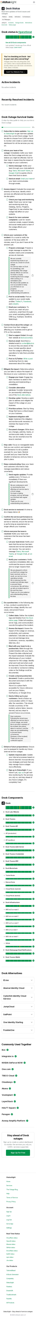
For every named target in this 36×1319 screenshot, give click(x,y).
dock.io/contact (26, 338)
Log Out (9, 1220)
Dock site (4, 25)
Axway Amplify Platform (13, 1121)
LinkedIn (15, 304)
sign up (21, 772)
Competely (10, 1278)
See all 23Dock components (16, 42)
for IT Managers (6, 19)
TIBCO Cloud (8, 1075)
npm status (9, 1257)
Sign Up (9, 1212)
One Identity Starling (13, 1022)
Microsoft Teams (24, 171)
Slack (14, 171)
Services (9, 1185)
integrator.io (8, 1056)
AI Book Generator (12, 1274)
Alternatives (28, 22)
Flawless (9, 1286)
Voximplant (7, 1095)
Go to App (9, 1224)
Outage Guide (19, 22)
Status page (12, 25)
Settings (9, 1228)
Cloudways (7, 1082)
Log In (8, 1216)
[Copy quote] (32, 275)
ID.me (6, 980)
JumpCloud (8, 1006)
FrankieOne (8, 1030)
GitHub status (10, 1247)
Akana (5, 1088)
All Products (10, 1303)
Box (4, 1050)
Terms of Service (12, 1197)
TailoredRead (10, 1270)
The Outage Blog (12, 1189)
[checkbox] (2, 131)
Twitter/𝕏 (18, 301)
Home (8, 1181)
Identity (10, 16)
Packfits (9, 1298)
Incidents (11, 22)
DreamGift (9, 1290)
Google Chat (13, 173)
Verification (17, 16)
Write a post (28, 359)
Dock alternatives (23, 395)
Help (8, 1193)
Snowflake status (12, 1251)
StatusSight (10, 1282)
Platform (4, 16)
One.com (6, 1069)
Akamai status (10, 1244)
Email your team (27, 179)
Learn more (18, 47)
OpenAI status (11, 1241)
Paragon (6, 1114)
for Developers (26, 16)
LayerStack (7, 1101)
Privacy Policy (11, 1201)
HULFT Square (9, 1108)
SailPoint (7, 1014)
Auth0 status (10, 1254)
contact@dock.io (27, 343)
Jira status (9, 1260)
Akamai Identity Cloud (13, 988)
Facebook (27, 301)
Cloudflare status (12, 1238)
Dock (8, 803)
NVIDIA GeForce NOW (12, 1063)
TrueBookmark (11, 1294)
